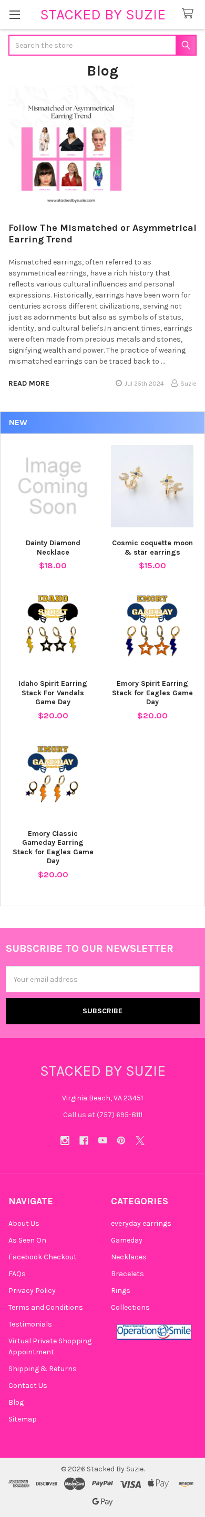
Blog (16, 1402)
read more (28, 383)
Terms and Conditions (45, 1307)
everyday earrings (141, 1223)
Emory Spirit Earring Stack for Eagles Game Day (152, 692)
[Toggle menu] (14, 14)
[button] (154, 1332)
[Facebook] (84, 1140)
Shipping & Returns (42, 1368)
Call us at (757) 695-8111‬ (102, 1114)
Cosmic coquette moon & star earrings (152, 547)
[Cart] (190, 14)
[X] (140, 1140)
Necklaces (129, 1257)
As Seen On (27, 1240)
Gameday (126, 1240)
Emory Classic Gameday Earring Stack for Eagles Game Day (53, 847)
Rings (120, 1290)
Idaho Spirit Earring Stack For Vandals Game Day (52, 692)
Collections (130, 1307)
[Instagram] (65, 1140)
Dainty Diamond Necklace (53, 547)
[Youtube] (103, 1140)
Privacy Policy (32, 1290)
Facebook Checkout (42, 1257)
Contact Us (27, 1385)
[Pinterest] (121, 1140)
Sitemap (22, 1419)
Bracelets (127, 1273)
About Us (23, 1223)
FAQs (17, 1273)
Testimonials (30, 1324)
